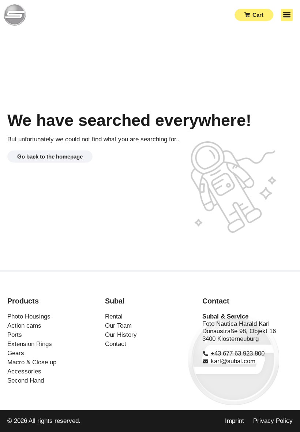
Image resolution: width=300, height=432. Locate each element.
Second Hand (25, 380)
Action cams (24, 325)
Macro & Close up (31, 362)
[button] (287, 15)
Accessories (24, 371)
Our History (121, 334)
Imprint (234, 420)
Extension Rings (29, 343)
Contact (115, 343)
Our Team (118, 325)
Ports (14, 334)
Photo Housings (28, 316)
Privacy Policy (273, 420)
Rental (114, 316)
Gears (15, 353)
